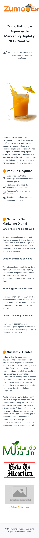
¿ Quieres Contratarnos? (19, 507)
